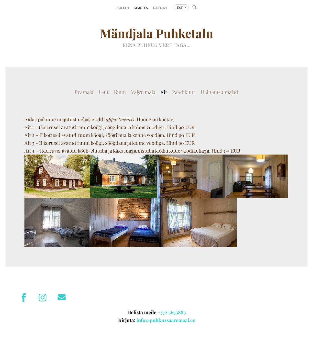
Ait (163, 92)
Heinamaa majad (219, 92)
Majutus (141, 8)
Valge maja (143, 92)
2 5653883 (176, 312)
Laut (104, 92)
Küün (120, 92)
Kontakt (160, 8)
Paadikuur (184, 92)
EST (180, 7)
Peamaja (84, 92)
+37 (161, 312)
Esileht (122, 8)
